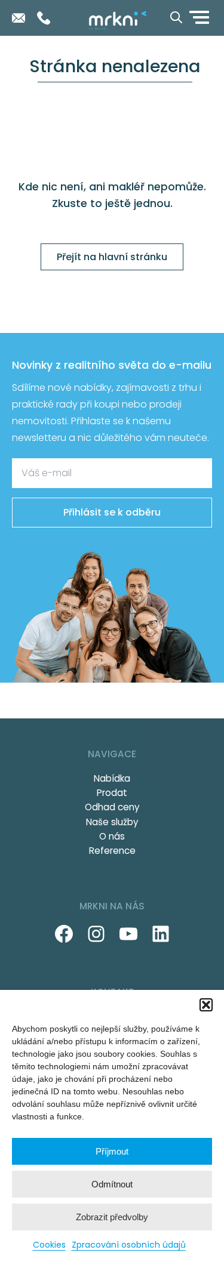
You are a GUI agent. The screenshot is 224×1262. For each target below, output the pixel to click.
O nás (112, 836)
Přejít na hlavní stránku (112, 257)
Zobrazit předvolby (112, 1217)
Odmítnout (112, 1184)
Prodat (112, 792)
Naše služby (112, 822)
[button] (206, 1005)
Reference (112, 850)
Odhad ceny (112, 807)
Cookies (49, 1245)
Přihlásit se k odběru (112, 512)
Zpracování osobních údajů (129, 1245)
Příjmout (112, 1151)
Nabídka (112, 778)
